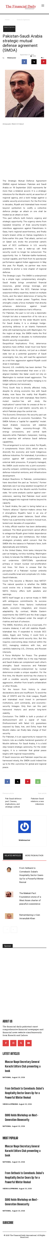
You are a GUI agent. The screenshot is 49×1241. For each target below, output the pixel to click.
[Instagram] (13, 1043)
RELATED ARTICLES (13, 855)
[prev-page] (6, 930)
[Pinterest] (43, 61)
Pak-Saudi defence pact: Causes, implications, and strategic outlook (13, 802)
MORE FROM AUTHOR (34, 855)
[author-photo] (24, 827)
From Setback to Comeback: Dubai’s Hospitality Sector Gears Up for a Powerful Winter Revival (31, 875)
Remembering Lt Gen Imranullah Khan (29, 917)
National (7, 1077)
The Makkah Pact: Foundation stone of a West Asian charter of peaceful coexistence (30, 898)
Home (7, 20)
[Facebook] (24, 61)
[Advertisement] (24, 152)
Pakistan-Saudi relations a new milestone (37, 801)
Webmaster (11, 58)
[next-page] (14, 930)
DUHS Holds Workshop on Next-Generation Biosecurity (21, 1117)
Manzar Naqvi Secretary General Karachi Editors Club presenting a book (23, 1066)
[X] (34, 61)
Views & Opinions (23, 20)
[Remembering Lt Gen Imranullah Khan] (9, 916)
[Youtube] (28, 1043)
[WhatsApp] (38, 781)
